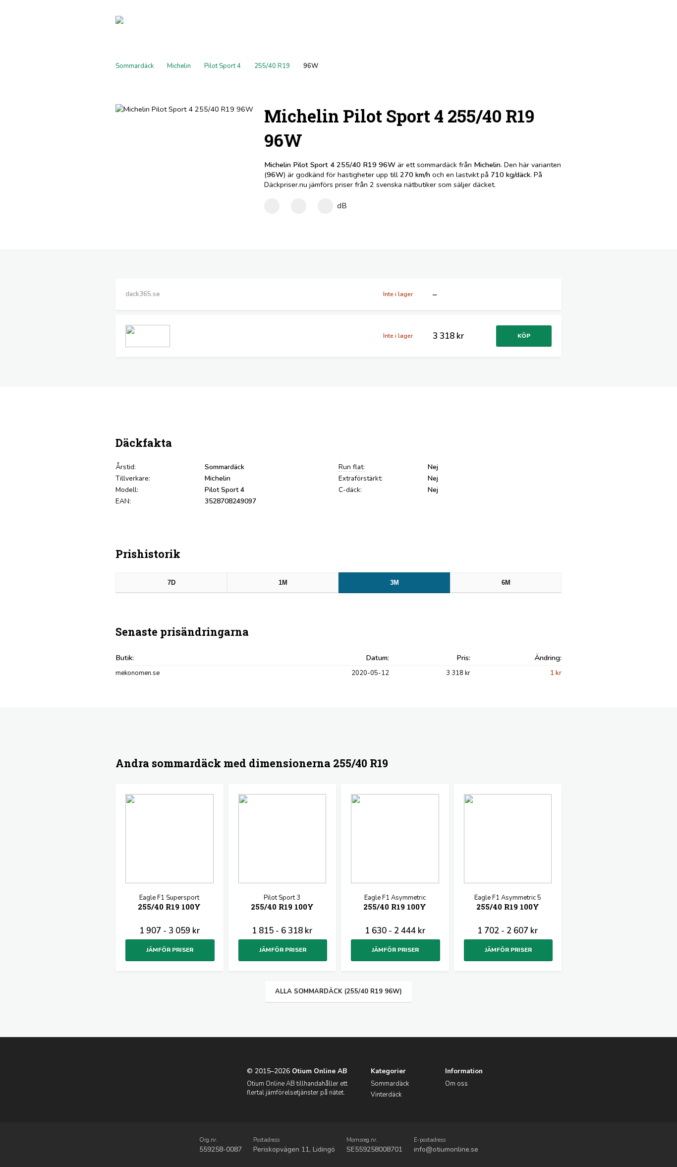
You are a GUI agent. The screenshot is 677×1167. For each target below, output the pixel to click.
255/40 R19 (272, 65)
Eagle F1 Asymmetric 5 (507, 902)
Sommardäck (134, 65)
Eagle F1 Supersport (169, 902)
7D (171, 582)
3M (394, 582)
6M (506, 582)
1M (283, 582)
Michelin (179, 65)
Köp (523, 336)
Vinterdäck (386, 1094)
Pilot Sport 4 (222, 65)
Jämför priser (169, 950)
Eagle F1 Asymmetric (394, 902)
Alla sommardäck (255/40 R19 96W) (338, 991)
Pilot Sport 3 (282, 902)
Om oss (456, 1083)
